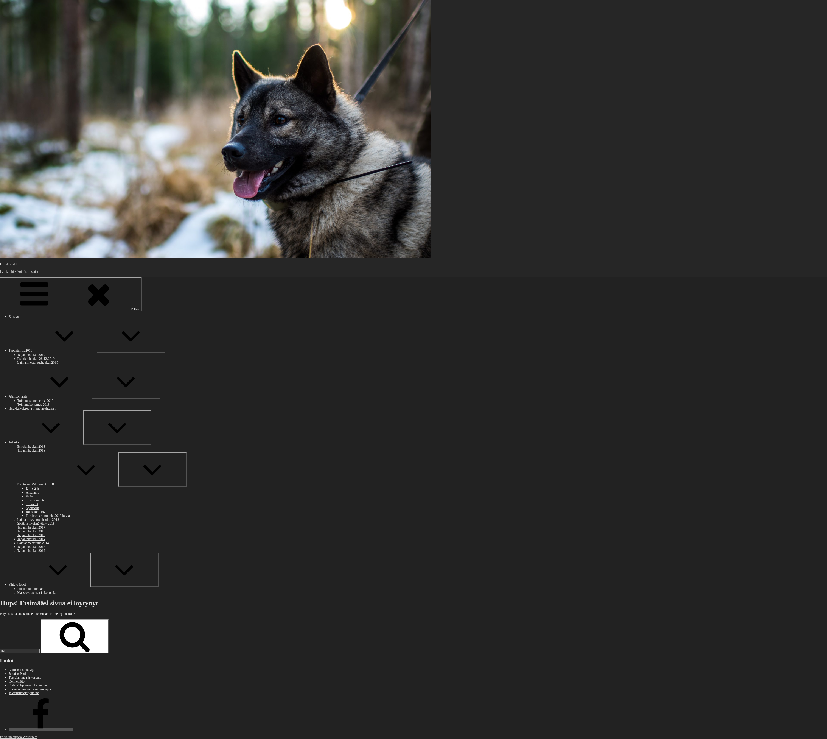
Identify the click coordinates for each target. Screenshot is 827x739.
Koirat (30, 496)
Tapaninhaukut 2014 (31, 539)
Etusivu (14, 316)
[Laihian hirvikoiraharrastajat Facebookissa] (41, 729)
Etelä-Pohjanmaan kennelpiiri (29, 685)
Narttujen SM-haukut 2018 (35, 484)
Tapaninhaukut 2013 (31, 547)
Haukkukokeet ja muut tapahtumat (32, 408)
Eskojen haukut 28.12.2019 (36, 358)
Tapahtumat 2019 (20, 350)
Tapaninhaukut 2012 (31, 550)
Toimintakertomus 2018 (33, 404)
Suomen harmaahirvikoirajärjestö (31, 689)
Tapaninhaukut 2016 (31, 531)
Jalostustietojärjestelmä (24, 693)
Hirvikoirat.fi (9, 264)
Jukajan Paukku (19, 673)
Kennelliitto (17, 681)
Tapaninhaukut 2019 (31, 355)
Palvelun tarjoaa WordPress (18, 737)
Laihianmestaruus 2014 (33, 543)
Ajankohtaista (18, 396)
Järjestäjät (32, 488)
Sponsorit (32, 508)
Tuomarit (32, 504)
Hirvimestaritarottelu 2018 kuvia (48, 516)
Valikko (135, 309)
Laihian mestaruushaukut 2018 (38, 519)
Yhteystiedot (17, 584)
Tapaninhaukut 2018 (31, 450)
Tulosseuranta (35, 500)
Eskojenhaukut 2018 (31, 446)
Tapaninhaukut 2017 (31, 527)
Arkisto (14, 442)
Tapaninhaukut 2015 (31, 535)
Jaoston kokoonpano (31, 589)
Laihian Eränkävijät (22, 670)
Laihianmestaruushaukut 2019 (37, 362)
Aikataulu (32, 492)
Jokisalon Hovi (36, 512)
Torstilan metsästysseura (25, 677)
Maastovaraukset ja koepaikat (37, 592)
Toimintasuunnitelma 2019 (35, 400)
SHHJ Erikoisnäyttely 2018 (36, 523)
